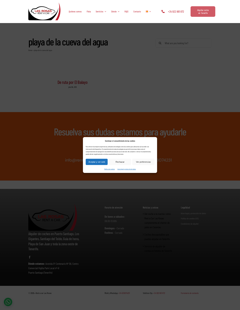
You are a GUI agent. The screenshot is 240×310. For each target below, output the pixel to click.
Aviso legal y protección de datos (127, 169)
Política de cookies (109, 169)
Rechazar (120, 162)
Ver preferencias (143, 162)
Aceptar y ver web (96, 162)
